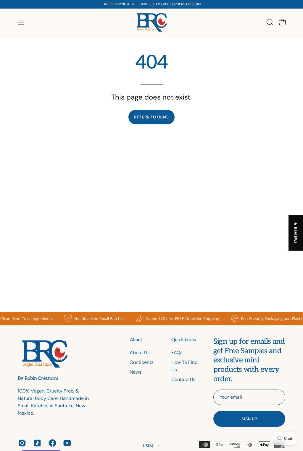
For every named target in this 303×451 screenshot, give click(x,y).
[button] (269, 22)
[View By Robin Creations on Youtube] (66, 443)
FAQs (177, 352)
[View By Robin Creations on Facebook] (51, 443)
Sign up (249, 418)
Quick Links (183, 340)
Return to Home (151, 117)
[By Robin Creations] (151, 22)
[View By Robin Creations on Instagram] (21, 443)
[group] (151, 4)
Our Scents (142, 362)
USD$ (148, 445)
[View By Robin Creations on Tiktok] (36, 443)
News (135, 372)
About (136, 340)
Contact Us (183, 379)
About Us (140, 352)
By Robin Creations (38, 378)
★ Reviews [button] (296, 233)
